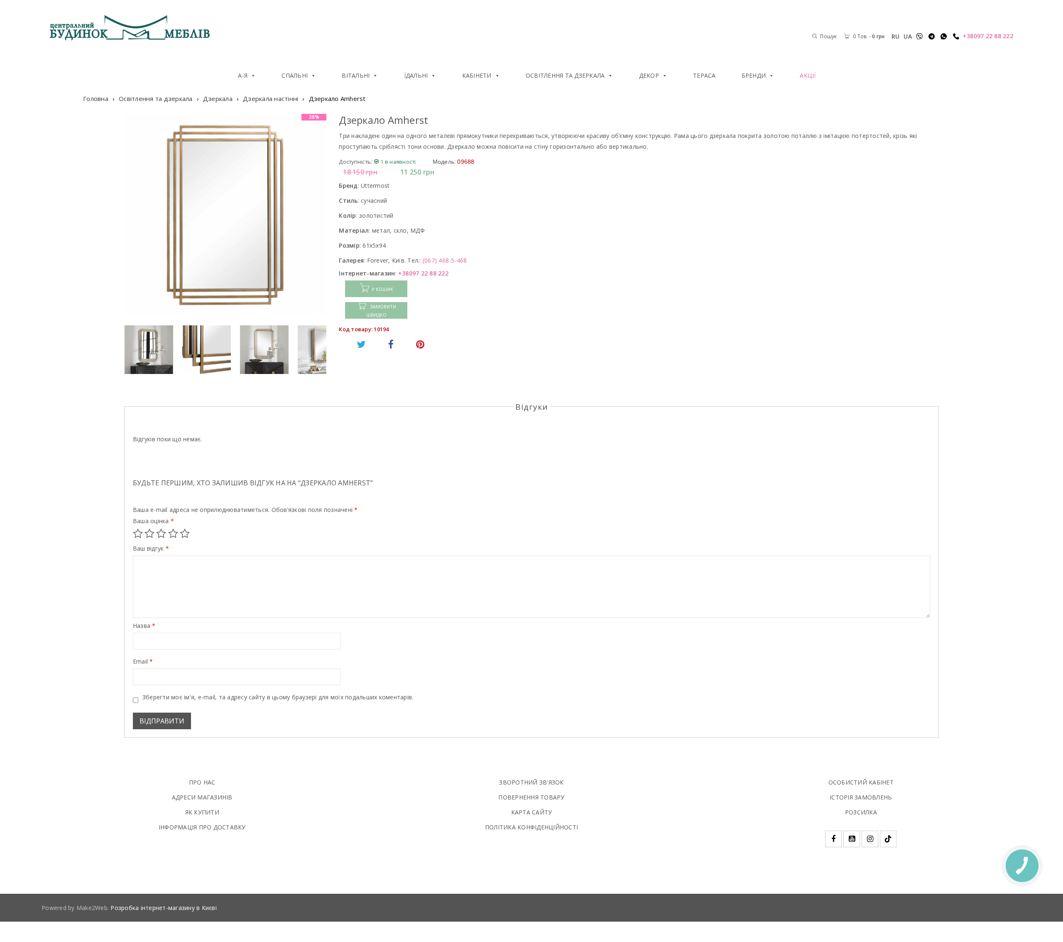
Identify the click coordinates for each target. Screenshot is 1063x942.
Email (143, 661)
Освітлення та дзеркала (565, 75)
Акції (808, 75)
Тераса (704, 75)
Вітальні (356, 75)
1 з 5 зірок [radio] (138, 534)
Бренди (754, 75)
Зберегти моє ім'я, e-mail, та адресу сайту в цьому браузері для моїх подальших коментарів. (278, 697)
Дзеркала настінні (270, 98)
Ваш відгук (151, 548)
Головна (95, 98)
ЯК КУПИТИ (202, 812)
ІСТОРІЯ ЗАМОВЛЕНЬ (861, 797)
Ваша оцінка (153, 521)
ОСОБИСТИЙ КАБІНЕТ (861, 782)
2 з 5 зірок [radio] (149, 534)
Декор (649, 75)
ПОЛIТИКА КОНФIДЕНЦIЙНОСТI (531, 827)
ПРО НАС (202, 782)
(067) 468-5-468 (445, 260)
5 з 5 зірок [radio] (185, 534)
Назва (144, 626)
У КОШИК (382, 289)
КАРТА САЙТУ (531, 812)
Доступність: (355, 161)
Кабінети (477, 75)
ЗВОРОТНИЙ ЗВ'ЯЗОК (531, 782)
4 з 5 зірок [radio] (173, 534)
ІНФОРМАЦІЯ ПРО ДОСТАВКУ (202, 827)
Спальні (295, 75)
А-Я (242, 75)
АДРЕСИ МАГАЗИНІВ (202, 797)
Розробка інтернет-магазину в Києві (163, 908)
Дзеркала (218, 98)
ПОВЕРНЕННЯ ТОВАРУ (531, 797)
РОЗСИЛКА (861, 812)
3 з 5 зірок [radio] (161, 534)
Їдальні (416, 75)
